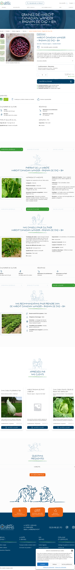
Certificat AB (61, 547)
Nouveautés (16, 7)
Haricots (25, 31)
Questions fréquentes (5, 550)
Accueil (1, 31)
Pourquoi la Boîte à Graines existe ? (27, 545)
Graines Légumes (16, 31)
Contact (71, 7)
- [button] (38, 75)
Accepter (43, 564)
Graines (4, 7)
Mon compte (3, 545)
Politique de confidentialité (48, 567)
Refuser (55, 564)
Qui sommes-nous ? (47, 7)
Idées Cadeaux (30, 7)
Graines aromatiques (44, 547)
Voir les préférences (67, 564)
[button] (72, 550)
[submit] (11, 427)
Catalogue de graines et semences (66, 545)
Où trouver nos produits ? (25, 547)
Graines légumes (43, 545)
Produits (8, 31)
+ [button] (46, 75)
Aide (60, 7)
